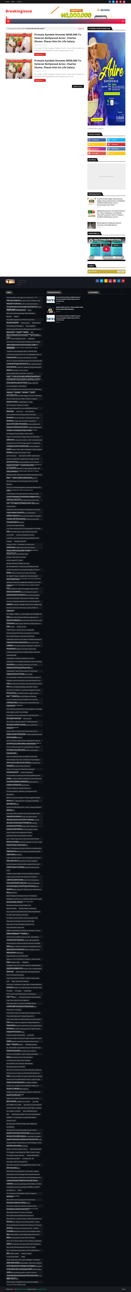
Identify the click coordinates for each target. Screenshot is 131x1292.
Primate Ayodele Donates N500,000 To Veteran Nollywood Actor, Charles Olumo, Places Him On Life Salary (57, 38)
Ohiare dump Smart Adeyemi (20, 981)
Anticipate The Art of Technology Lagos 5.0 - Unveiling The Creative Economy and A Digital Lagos (23, 443)
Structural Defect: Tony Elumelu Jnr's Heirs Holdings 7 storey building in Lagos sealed (24, 1143)
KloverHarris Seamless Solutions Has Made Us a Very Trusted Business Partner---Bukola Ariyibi (24, 842)
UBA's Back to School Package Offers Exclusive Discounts (23, 1174)
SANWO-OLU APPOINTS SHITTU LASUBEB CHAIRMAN (22, 1082)
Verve (19, 1190)
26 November (11, 348)
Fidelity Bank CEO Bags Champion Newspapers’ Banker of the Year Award (23, 646)
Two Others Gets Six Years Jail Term (17, 1162)
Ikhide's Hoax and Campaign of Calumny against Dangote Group (23, 798)
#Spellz (19, 332)
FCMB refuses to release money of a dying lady (20, 630)
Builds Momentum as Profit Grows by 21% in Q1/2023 (22, 481)
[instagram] (117, 1)
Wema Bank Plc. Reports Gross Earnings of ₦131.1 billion (23, 1222)
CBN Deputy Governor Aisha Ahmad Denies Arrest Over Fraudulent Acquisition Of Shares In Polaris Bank (23, 500)
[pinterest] (120, 1)
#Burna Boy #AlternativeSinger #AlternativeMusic (21, 313)
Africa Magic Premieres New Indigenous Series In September (24, 396)
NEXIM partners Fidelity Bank (15, 953)
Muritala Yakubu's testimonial (27, 908)
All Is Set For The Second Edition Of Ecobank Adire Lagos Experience (23, 418)
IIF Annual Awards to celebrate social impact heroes (22, 791)
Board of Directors (12, 472)
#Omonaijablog (30, 326)
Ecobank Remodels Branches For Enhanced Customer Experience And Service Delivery (22, 592)
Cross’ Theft (10, 535)
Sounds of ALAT (11, 1120)
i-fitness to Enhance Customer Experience (18, 788)
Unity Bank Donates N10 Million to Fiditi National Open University (22, 1181)
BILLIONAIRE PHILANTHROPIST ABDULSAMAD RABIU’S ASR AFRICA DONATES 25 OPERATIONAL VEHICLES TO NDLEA (23, 469)
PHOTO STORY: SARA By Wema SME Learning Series (21, 1006)
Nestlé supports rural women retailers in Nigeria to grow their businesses (23, 950)
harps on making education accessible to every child (22, 756)
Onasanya (9, 991)
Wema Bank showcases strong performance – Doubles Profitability (22, 1228)
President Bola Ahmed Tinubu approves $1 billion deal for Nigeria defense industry (23, 1029)
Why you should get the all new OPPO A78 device (21, 1238)
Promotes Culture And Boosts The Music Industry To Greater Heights (24, 1038)
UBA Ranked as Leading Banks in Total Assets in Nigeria (23, 1171)
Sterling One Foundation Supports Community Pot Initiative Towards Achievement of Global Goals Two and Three (24, 1137)
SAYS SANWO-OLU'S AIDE (14, 1105)
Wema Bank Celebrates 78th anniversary (18, 1203)
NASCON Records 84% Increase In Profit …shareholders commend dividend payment (23, 937)
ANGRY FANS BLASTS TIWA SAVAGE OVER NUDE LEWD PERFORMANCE (69, 308)
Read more (39, 54)
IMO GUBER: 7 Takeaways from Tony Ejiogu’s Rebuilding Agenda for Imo (23, 801)
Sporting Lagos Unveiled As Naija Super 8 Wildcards (22, 1124)
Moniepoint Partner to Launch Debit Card (18, 905)
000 (32, 332)
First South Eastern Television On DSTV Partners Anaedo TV (24, 677)
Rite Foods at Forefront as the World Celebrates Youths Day (24, 1070)
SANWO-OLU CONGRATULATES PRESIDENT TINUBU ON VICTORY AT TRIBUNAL (22, 1086)
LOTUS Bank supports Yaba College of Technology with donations (23, 886)
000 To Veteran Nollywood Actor (16, 339)
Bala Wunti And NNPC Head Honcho (29, 456)
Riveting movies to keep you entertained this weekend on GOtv (23, 1073)
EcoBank (9, 585)
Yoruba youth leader (13, 1257)
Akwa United (10, 411)
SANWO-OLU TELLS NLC (13, 1095)
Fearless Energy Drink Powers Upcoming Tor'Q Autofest (23, 633)
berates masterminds (27, 465)
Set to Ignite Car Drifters (13, 1111)
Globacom (10, 728)
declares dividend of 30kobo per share (18, 563)
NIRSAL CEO (10, 972)
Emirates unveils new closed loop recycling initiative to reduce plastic (22, 608)
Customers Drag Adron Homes (25, 535)
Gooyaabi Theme (41, 1289)
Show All (80, 28)
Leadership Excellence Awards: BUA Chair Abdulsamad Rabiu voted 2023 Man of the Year (22, 880)
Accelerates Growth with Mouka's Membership (26, 377)
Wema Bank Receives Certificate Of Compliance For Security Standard (24, 1225)
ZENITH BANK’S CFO (12, 1279)
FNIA (8, 696)
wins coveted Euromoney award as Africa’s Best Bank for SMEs (23, 1251)
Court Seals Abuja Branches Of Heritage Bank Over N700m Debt (24, 529)
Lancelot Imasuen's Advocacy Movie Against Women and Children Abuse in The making (23, 864)
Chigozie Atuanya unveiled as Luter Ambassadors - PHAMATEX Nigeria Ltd (21, 513)
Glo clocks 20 (27, 718)
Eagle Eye (38, 71)
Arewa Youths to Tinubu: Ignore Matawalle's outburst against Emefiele (24, 450)
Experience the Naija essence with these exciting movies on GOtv (24, 624)
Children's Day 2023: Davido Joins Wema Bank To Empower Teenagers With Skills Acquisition (24, 516)
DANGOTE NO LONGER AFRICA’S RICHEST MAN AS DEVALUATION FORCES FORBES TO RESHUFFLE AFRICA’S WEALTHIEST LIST (22, 548)
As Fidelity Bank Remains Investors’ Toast (18, 453)
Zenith (23, 1257)
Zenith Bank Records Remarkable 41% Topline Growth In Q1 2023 (24, 1276)
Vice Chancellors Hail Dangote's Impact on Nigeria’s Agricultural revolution (21, 1194)
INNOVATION (10, 810)
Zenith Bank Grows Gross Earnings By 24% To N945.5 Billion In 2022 (24, 1270)
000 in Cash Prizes (35, 335)
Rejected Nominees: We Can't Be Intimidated (19, 1057)
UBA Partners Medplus (13, 1168)
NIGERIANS (25, 962)
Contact (19, 2)
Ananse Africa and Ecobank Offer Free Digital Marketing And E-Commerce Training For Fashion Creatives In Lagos (24, 427)
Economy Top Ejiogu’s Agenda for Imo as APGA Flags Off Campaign (23, 602)
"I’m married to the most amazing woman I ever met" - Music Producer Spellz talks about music (24, 307)
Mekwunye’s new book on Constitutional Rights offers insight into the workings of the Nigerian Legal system (24, 899)
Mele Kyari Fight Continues (14, 902)
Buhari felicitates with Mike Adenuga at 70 (25, 478)
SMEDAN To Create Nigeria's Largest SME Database (21, 1117)
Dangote (9, 541)
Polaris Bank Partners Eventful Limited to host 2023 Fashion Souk (24, 1019)
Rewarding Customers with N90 (16, 1067)
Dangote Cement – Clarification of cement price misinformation (20, 545)
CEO (8, 503)
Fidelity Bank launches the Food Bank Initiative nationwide (23, 652)
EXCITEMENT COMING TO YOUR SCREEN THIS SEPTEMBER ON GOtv (24, 614)
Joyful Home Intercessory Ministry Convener (19, 836)
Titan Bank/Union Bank (13, 1158)
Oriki (8, 997)
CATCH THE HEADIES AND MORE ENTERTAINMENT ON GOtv (24, 497)
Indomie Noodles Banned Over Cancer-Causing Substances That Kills (24, 807)
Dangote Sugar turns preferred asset (17, 554)
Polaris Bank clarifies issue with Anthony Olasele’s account (23, 1013)
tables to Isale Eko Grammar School (17, 1149)
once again (18, 991)
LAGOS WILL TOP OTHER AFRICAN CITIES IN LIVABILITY (22, 861)
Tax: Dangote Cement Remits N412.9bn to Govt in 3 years (23, 1152)
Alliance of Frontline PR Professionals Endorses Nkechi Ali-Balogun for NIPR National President (23, 424)
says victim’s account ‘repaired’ (32, 1105)
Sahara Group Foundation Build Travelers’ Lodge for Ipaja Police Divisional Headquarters (23, 1080)
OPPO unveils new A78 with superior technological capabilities (21, 994)
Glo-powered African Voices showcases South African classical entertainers (22, 725)
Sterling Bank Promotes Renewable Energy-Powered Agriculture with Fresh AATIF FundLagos (22, 1130)
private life (30, 1035)
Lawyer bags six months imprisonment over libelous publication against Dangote (22, 877)
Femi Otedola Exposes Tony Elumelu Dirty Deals (20, 636)
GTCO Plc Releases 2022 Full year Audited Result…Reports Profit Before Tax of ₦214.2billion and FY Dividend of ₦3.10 (24, 741)
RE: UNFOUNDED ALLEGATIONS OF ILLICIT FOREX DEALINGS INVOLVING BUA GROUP (24, 1048)
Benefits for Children (13, 465)
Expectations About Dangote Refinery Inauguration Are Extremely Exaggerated (22, 617)
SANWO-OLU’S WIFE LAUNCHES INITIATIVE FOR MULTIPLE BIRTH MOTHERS (23, 1099)
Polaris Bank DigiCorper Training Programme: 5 (20, 1016)
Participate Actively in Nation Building (29, 997)
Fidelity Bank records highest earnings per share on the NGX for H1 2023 (24, 662)
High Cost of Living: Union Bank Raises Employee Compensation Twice (21, 769)
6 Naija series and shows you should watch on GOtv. (22, 358)
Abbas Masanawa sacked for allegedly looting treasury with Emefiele (24, 367)
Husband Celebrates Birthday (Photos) (18, 785)
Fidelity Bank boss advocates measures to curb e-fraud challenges (23, 643)
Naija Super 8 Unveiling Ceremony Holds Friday (20, 921)
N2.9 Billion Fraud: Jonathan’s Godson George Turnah (22, 918)
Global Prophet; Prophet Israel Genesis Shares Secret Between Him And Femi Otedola (22, 731)
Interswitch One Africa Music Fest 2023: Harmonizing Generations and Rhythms (22, 823)
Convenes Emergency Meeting (15, 525)
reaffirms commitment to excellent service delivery (21, 1051)
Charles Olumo (11, 506)
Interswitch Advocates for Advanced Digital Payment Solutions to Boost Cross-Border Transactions (22, 817)
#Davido (9, 316)
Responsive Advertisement (106, 176)
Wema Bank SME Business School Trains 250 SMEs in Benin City (23, 1232)
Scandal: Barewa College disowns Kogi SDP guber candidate (24, 1108)
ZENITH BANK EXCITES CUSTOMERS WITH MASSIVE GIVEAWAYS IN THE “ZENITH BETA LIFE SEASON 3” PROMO (24, 1266)
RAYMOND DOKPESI (31, 1044)
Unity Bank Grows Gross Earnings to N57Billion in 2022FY (23, 1187)
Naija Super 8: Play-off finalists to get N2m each (20, 924)
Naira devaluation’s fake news (15, 927)
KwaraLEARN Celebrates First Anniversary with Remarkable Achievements (23, 852)
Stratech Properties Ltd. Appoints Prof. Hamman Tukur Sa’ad (24, 1139)
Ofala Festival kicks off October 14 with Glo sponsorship (23, 978)
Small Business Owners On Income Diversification (26, 1114)
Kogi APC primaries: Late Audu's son (17, 845)
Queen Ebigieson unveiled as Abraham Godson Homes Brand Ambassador (23, 1042)
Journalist (38, 45)
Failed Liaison (11, 627)
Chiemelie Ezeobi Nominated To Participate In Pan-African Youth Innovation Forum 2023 (23, 510)
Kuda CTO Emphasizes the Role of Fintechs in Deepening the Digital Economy (24, 848)
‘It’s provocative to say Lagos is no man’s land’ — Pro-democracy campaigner (22, 298)
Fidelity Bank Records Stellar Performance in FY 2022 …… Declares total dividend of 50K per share (23, 665)
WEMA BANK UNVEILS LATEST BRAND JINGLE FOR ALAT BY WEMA (23, 1235)
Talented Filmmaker (35, 1149)
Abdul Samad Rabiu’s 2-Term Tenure (17, 370)
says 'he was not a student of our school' (18, 1101)
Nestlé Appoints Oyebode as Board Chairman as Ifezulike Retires (109, 224)
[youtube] (97, 153)
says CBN (35, 1101)
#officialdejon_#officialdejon (15, 326)
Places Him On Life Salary (14, 1010)
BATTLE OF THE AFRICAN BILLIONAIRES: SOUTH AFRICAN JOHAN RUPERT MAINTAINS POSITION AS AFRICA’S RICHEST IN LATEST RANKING (24, 462)
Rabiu (8, 1044)
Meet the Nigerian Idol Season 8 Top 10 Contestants (22, 896)
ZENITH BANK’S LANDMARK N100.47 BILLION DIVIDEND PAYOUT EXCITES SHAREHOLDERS (22, 1282)
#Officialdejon (36, 323)
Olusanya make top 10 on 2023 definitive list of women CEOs (24, 988)
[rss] (97, 144)
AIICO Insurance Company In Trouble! (17, 405)
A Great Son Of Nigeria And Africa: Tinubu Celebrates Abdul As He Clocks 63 (24, 364)
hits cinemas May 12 (12, 772)
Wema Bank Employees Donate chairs (18, 1209)
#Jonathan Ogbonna (12, 323)
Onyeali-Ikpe (27, 991)
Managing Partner (12, 893)
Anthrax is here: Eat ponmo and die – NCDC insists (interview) (24, 440)
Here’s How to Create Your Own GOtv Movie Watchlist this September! (23, 763)
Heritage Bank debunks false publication (18, 766)
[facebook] (109, 1)
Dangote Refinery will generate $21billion (18, 551)
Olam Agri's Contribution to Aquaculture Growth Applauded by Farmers (24, 985)
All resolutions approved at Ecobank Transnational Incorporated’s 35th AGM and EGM (21, 421)
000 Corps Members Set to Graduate (17, 335)
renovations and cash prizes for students (18, 1060)
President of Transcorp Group (15, 1032)
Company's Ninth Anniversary (15, 522)
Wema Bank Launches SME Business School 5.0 (20, 1215)
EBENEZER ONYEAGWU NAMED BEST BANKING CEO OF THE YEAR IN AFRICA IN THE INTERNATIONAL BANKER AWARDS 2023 (23, 583)
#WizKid (26, 332)
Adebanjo (9, 392)
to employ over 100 (28, 1158)
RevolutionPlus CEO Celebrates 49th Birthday (20, 1063)
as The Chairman (11, 456)
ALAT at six (19, 411)
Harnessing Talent (12, 753)
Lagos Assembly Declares (14, 855)
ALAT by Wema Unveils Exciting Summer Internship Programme (21, 415)
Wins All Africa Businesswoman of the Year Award (21, 1247)
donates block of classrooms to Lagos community (21, 573)
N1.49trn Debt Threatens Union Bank (17, 915)
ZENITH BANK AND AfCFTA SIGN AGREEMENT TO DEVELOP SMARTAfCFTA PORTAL (23, 1260)
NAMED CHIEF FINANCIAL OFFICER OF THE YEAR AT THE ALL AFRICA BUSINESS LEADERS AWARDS (23, 931)
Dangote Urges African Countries (16, 557)
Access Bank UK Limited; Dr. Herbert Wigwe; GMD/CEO (22, 383)
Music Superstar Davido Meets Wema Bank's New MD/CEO (23, 912)
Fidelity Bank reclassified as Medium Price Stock (20, 658)
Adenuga (17, 392)
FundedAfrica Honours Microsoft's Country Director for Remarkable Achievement (23, 716)
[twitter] (113, 1)
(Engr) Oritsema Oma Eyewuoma (16, 310)
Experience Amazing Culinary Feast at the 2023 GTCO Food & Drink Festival (24, 621)
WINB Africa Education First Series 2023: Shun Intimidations (24, 1244)
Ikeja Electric (10, 794)
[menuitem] (8, 21)
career (8, 490)
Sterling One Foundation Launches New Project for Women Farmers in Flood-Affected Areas (24, 1133)
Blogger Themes (21, 1289)
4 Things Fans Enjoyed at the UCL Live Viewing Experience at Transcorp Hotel (24, 355)
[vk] (116, 149)
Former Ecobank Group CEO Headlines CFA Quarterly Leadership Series (22, 700)
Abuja (8, 377)
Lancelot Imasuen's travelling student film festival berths (23, 867)
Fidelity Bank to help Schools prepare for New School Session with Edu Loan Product (22, 671)
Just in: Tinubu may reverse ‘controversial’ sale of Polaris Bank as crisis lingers (23, 839)
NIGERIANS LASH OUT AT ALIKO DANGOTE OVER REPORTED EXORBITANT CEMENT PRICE (24, 966)
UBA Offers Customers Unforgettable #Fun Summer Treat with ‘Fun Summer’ (23, 1165)
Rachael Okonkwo (17, 1044)
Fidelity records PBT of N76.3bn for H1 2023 (19, 674)
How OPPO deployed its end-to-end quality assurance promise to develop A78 (22, 782)
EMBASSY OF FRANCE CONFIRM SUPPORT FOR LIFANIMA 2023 (24, 604)
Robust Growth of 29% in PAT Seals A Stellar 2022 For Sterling (24, 1076)
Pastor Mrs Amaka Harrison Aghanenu (18, 1000)
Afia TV (33, 392)
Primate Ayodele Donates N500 (16, 1035)
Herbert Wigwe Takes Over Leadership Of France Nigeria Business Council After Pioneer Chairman (23, 760)
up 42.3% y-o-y (11, 1190)
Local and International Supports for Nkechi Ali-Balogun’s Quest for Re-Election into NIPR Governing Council (23, 883)
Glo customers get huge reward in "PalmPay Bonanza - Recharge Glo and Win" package (22, 722)
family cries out (21, 627)
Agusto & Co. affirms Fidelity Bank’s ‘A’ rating (19, 402)
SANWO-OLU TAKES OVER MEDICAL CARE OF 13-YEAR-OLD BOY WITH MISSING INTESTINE (23, 1092)
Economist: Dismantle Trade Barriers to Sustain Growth (22, 598)
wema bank (10, 1196)
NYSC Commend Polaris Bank (15, 975)
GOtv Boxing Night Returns (14, 737)
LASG (8, 870)
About (13, 2)
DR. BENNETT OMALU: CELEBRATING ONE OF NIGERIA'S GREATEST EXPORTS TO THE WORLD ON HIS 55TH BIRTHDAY (24, 576)
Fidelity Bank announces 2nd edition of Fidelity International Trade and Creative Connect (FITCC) (24, 640)
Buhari (8, 478)
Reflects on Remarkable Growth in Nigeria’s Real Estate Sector (22, 1054)
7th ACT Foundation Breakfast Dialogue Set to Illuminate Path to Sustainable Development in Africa (24, 361)
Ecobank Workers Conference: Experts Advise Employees (23, 595)
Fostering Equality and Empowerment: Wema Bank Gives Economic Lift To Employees (23, 703)
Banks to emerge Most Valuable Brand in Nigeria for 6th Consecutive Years (23, 459)
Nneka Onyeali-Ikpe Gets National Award (28, 972)
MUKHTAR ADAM (11, 908)
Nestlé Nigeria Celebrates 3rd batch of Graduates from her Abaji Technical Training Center (24, 947)
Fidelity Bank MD (11, 655)
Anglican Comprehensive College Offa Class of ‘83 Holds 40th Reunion (23, 437)
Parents (14, 997)
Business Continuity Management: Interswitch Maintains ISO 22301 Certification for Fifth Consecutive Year (24, 488)
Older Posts (77, 86)
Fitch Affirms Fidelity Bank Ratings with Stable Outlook (22, 687)
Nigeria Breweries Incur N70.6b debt (17, 956)
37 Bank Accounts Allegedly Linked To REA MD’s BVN (22, 351)
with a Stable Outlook (13, 1253)
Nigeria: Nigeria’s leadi (13, 962)
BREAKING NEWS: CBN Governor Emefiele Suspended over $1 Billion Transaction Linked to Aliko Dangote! (24, 475)
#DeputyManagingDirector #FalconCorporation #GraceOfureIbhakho (20, 320)
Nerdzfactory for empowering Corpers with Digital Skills (23, 940)
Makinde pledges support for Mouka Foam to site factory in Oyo (24, 890)
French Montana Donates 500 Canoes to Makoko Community (24, 709)
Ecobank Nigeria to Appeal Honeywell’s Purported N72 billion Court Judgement (22, 589)
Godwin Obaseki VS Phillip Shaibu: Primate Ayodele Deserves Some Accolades (24, 735)
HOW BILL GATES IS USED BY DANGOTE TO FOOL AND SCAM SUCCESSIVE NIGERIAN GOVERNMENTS (24, 779)
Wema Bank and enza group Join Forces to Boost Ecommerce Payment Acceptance (21, 1200)
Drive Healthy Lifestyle (13, 579)
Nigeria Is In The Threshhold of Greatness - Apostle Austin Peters (23, 959)
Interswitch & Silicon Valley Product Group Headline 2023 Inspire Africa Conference (23, 814)
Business (104, 271)
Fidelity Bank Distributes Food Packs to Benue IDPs (21, 649)
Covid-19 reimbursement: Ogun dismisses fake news (22, 532)
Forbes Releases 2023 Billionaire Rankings (24, 696)
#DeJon (16, 316)
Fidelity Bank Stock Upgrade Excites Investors (20, 668)
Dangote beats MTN (20, 541)
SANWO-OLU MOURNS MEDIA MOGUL (17, 1089)
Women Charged (26, 1253)
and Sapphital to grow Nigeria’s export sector (20, 434)
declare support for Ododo (15, 560)
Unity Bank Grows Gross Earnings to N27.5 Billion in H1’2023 (24, 1184)
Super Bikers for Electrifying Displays (17, 1146)
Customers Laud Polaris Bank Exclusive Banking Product (23, 538)
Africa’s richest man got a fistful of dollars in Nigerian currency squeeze (22, 399)
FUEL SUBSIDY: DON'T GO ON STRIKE (17, 712)
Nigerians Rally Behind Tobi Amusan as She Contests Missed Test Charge (24, 969)
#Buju (29, 310)
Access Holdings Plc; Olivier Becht (16, 386)
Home (7, 2)
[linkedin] (118, 280)
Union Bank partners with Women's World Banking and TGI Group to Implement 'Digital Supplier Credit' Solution (24, 1178)
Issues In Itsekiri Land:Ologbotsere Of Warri (19, 832)
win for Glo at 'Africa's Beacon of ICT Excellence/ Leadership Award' (24, 1241)
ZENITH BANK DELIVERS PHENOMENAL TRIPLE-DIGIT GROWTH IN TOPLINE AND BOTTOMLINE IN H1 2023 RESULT (24, 1263)
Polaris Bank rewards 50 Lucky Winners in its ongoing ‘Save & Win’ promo (24, 1026)
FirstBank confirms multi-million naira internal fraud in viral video (23, 681)
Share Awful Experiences (30, 1111)
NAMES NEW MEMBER (13, 934)
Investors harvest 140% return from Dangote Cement (22, 829)
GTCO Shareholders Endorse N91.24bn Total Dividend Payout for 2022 (22, 750)
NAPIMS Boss (25, 934)
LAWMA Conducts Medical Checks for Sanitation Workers (23, 874)
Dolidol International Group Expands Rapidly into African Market (23, 570)
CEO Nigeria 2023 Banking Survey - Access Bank (25, 503)
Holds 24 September (27, 772)
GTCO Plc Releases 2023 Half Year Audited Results (21, 744)
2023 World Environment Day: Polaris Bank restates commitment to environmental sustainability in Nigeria (22, 345)
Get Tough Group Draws (14, 718)
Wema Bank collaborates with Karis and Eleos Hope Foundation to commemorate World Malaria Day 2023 (22, 1206)
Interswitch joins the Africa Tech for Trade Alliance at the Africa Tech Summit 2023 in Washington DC (23, 820)
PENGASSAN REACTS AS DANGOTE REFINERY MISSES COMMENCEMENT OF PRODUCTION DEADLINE (21, 1004)
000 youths (31, 339)
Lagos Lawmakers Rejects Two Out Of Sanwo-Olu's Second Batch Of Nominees (23, 858)
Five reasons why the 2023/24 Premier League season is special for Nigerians (23, 693)
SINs (8, 1114)
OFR (8, 981)
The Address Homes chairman (15, 1155)
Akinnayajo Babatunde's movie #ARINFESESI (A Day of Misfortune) (22, 408)
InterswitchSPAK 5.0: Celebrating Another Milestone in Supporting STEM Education (22, 826)
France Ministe (11, 706)
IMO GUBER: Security (12, 804)
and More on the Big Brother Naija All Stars (19, 430)
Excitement (10, 611)
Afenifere (25, 392)
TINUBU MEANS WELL (33, 1155)
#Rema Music (10, 332)
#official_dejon (25, 323)
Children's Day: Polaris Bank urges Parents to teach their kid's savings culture (23, 519)
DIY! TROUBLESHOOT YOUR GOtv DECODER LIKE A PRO (22, 566)
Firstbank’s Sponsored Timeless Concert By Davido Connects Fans (24, 684)
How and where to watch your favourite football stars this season (23, 776)
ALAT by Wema (29, 411)
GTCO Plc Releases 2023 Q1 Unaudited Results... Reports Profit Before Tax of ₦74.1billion (23, 747)
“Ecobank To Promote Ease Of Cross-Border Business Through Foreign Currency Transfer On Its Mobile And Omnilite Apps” (22, 304)
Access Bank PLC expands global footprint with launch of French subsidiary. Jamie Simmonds (23, 380)
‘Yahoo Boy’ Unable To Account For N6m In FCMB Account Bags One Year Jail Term (23, 301)
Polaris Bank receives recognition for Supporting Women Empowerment (23, 1023)
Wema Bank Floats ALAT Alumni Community (19, 1212)
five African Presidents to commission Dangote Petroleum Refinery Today (23, 690)
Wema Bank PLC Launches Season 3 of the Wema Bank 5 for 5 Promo (24, 1219)
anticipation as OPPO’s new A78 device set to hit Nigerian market (23, 446)
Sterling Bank (10, 1127)
